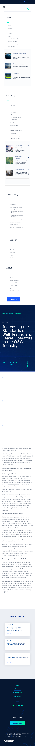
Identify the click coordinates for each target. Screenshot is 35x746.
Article (5, 322)
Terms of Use (18, 733)
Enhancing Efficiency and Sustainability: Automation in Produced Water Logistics (15, 629)
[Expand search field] (4, 7)
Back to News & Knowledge (13, 313)
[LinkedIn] (27, 362)
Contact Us (13, 299)
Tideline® (16, 73)
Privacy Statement (10, 733)
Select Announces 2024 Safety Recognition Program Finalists (16, 644)
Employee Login (17, 723)
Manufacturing (19, 169)
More (8, 633)
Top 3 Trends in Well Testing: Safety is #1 (17, 658)
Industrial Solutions (19, 64)
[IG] (27, 366)
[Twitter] (27, 365)
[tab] (17, 18)
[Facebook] (27, 364)
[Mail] (27, 361)
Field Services (19, 145)
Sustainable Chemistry (18, 157)
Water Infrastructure (19, 53)
